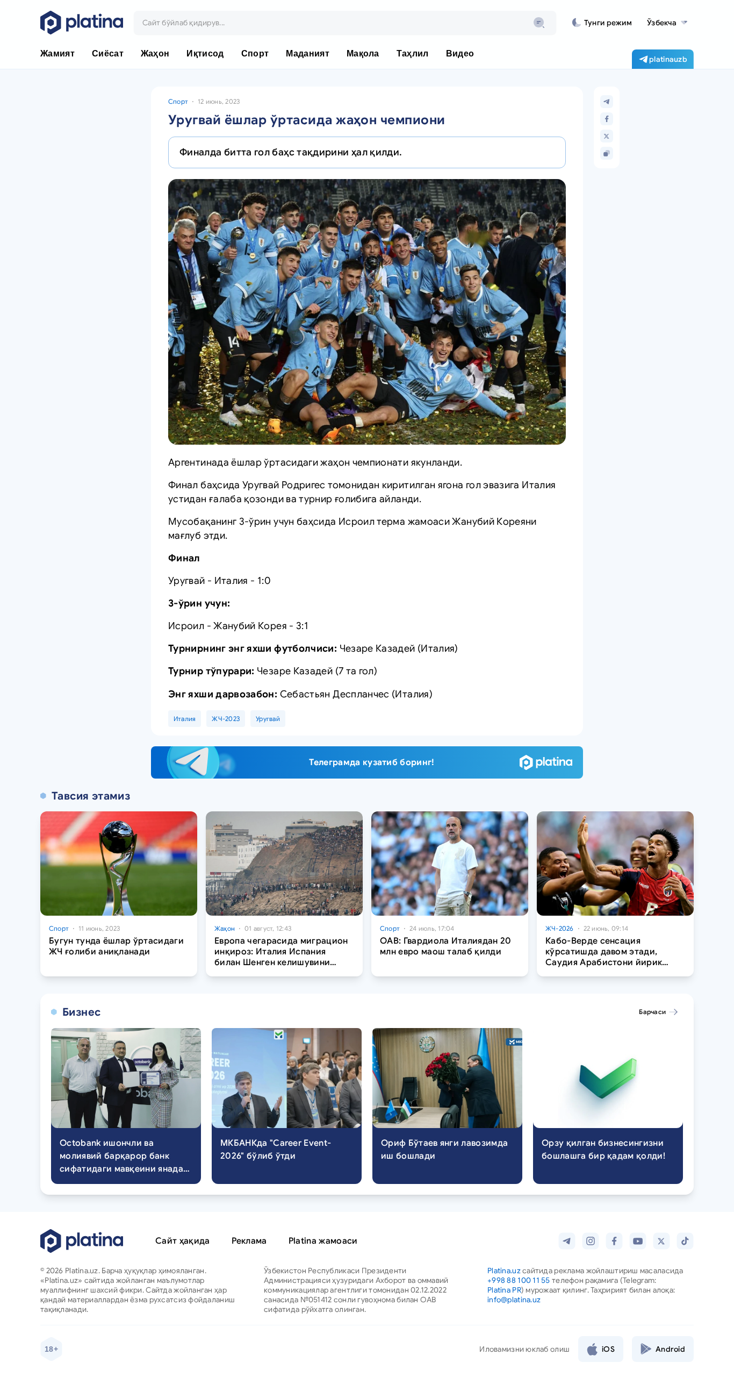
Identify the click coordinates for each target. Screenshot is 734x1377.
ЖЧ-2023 (226, 719)
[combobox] (345, 22)
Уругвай (268, 719)
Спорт (178, 101)
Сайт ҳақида (182, 1241)
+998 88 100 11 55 (518, 1280)
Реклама (249, 1241)
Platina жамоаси (323, 1241)
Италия (185, 719)
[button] (667, 22)
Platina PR (504, 1290)
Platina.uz (504, 1270)
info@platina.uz (514, 1299)
